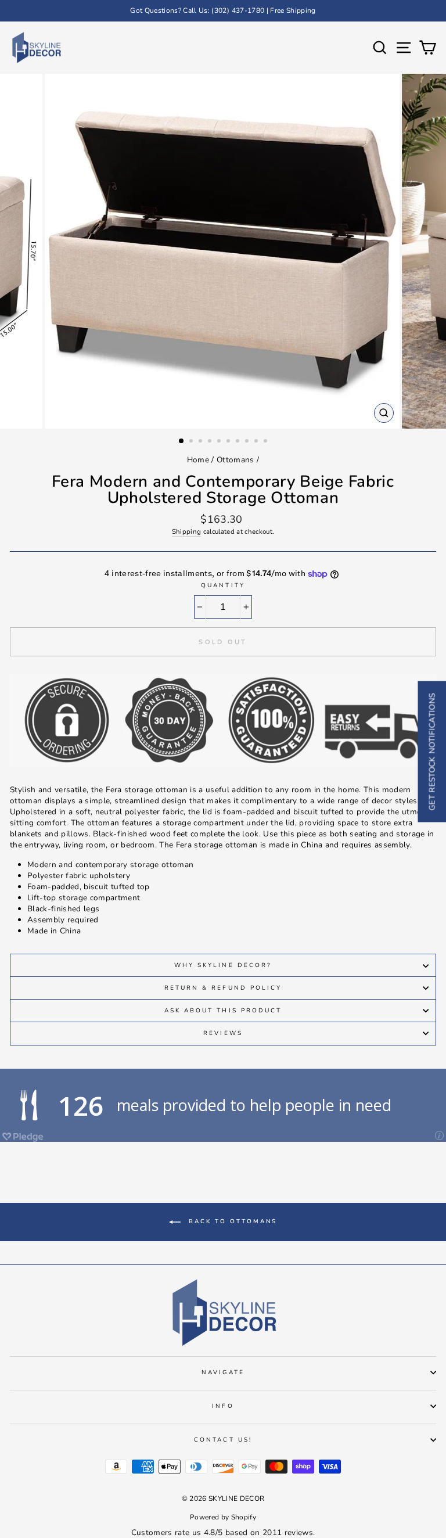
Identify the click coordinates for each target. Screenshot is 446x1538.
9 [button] (257, 442)
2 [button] (192, 442)
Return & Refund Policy (223, 988)
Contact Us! (223, 1440)
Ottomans (235, 459)
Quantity (222, 585)
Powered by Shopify (223, 1517)
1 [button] (182, 441)
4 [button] (211, 442)
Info (222, 1406)
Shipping (187, 531)
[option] (223, 11)
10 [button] (266, 442)
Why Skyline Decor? (223, 965)
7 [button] (239, 442)
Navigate (223, 1372)
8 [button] (248, 442)
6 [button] (229, 442)
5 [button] (220, 442)
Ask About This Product (223, 1011)
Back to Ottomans (231, 1221)
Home (198, 459)
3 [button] (201, 442)
